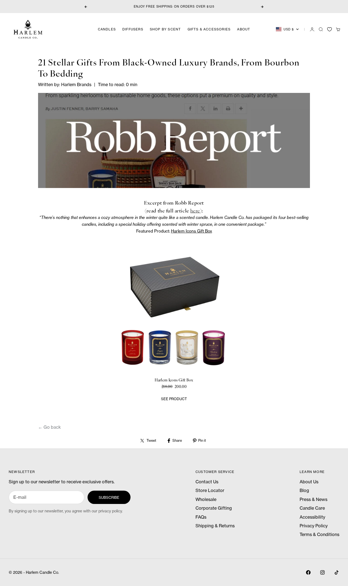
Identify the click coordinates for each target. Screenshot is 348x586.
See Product (174, 399)
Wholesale (205, 499)
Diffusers (132, 29)
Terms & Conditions (319, 534)
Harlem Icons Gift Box (191, 231)
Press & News (313, 499)
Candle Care (312, 508)
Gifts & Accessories (209, 29)
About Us (309, 481)
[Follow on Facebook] (308, 572)
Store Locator (209, 490)
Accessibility (312, 517)
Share (177, 440)
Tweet (151, 440)
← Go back (49, 427)
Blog (304, 490)
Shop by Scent (165, 29)
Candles (107, 29)
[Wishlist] (329, 29)
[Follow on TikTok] (336, 572)
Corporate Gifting (213, 508)
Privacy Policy (314, 525)
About (243, 29)
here (195, 210)
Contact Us (206, 481)
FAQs (200, 517)
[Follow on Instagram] (322, 572)
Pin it (202, 440)
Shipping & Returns (215, 525)
